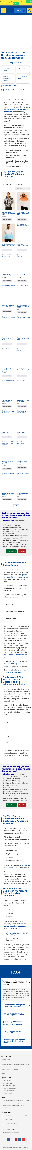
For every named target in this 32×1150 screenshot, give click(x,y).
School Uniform (7, 1080)
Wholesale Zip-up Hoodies (15, 933)
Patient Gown (5, 1067)
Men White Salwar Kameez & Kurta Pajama (13, 1108)
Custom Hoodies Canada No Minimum (15, 671)
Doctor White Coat (7, 1062)
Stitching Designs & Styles (9, 1088)
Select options (7, 219)
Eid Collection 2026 (8, 1083)
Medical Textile (6, 1059)
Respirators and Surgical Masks (10, 1069)
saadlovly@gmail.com (11, 1123)
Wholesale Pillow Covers (9, 1085)
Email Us (22, 551)
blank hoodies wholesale (14, 655)
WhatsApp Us (11, 551)
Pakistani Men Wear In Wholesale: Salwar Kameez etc (16, 1100)
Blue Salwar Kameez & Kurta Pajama (12, 1103)
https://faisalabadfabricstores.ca (10, 1132)
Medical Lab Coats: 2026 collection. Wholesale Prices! (15, 1064)
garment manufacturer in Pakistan (16, 576)
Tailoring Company (8, 1093)
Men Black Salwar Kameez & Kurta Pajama (13, 1105)
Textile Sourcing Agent (8, 1090)
